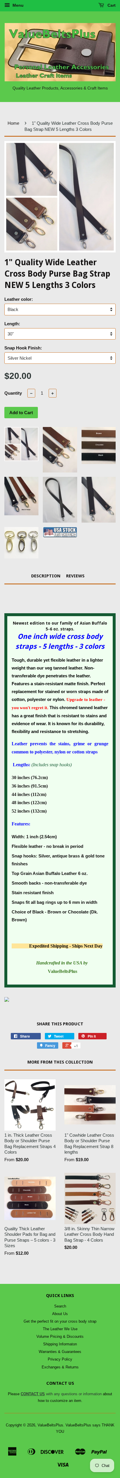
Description (46, 576)
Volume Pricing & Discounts (60, 1336)
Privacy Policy (60, 1359)
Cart (111, 5)
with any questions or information (61, 1394)
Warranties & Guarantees (60, 1351)
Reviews (75, 576)
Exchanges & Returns (60, 1367)
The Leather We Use (60, 1329)
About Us (60, 1314)
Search (60, 1306)
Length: (12, 323)
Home (13, 123)
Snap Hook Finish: (23, 347)
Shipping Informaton (60, 1344)
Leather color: (18, 299)
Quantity (13, 393)
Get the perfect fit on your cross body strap (60, 1321)
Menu (17, 5)
